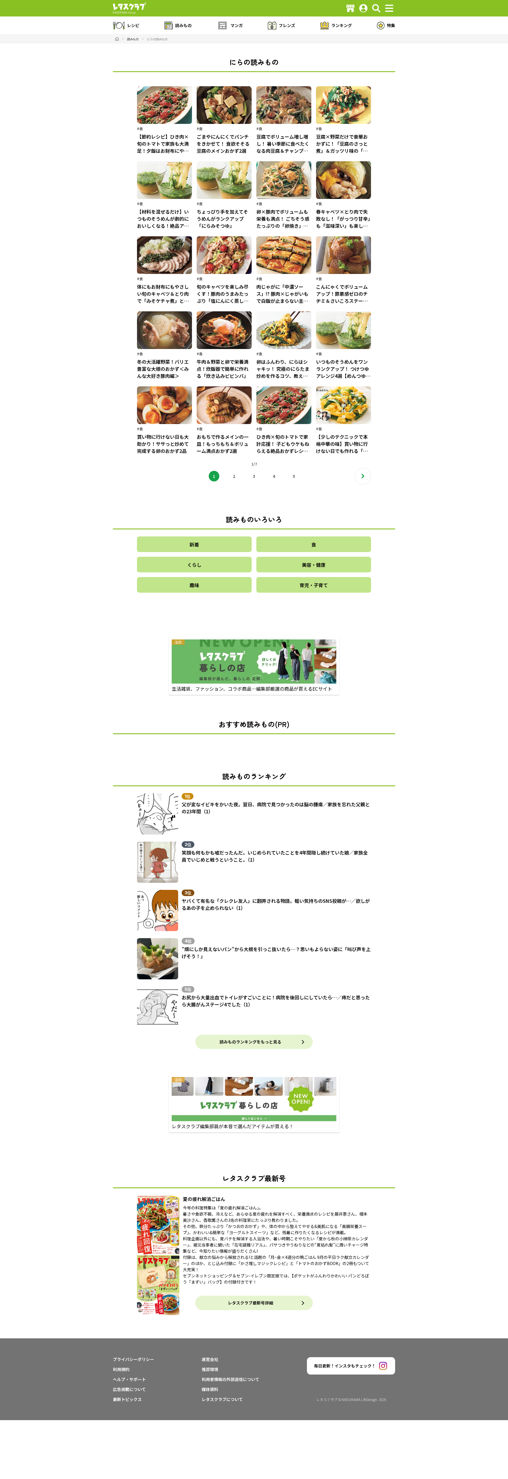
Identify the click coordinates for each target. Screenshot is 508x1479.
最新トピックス (127, 1399)
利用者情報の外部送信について (230, 1379)
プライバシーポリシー (133, 1359)
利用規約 (121, 1369)
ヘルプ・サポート (129, 1379)
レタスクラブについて (222, 1399)
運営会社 (210, 1359)
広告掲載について (129, 1389)
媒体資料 (210, 1389)
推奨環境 (210, 1369)
